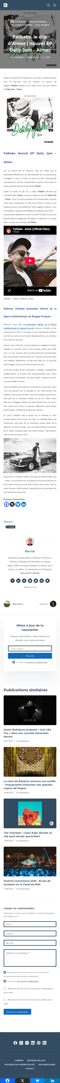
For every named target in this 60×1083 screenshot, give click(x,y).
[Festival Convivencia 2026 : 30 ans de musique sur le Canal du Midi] (30, 861)
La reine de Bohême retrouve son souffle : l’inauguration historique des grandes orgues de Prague (30, 785)
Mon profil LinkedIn (30, 572)
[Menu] (54, 5)
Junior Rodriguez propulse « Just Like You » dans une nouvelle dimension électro (27, 733)
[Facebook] (6, 504)
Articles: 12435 (30, 587)
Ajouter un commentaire (18, 952)
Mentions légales (36, 1060)
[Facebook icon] (12, 581)
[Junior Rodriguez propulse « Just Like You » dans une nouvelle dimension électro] (30, 710)
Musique (45, 25)
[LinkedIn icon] (18, 581)
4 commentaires (22, 741)
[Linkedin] (23, 504)
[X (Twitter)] (21, 1043)
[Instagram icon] (36, 581)
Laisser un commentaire (17, 1011)
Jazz (11, 527)
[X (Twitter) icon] (30, 581)
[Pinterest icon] (41, 581)
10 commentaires (23, 888)
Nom (9, 924)
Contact (30, 1069)
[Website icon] (24, 581)
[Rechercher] (48, 5)
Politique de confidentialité (20, 1064)
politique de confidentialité (36, 662)
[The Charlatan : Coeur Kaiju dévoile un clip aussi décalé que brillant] (30, 813)
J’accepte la (31, 662)
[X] (12, 504)
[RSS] (44, 1043)
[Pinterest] (38, 1043)
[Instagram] (27, 1043)
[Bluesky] (17, 504)
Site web (10, 942)
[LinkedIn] (33, 1043)
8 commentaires (22, 792)
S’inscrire (30, 655)
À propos (19, 1060)
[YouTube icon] (47, 581)
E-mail (10, 933)
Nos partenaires (46, 1064)
